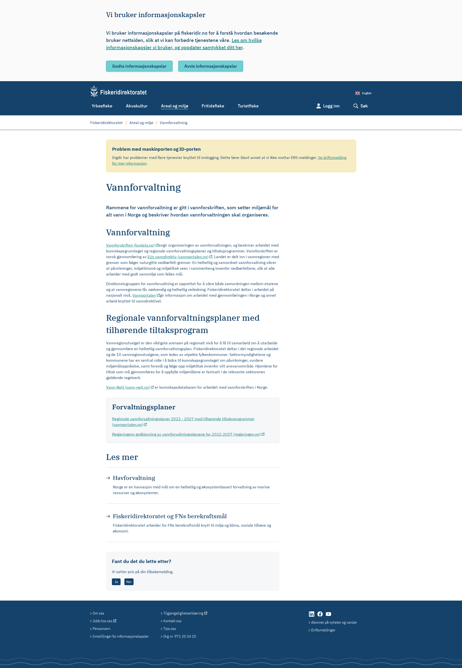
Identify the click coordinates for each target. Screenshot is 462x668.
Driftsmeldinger (323, 630)
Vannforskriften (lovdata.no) (130, 245)
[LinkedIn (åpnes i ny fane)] (312, 616)
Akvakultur (137, 106)
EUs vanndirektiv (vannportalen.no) (178, 256)
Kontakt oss (172, 620)
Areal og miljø (174, 106)
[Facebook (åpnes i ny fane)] (320, 616)
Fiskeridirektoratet (106, 122)
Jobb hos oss (102, 620)
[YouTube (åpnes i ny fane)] (328, 616)
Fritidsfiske (213, 106)
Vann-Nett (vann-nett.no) (128, 387)
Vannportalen (144, 295)
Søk (364, 106)
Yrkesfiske (102, 106)
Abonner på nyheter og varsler (334, 622)
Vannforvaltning (173, 122)
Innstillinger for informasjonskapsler (121, 636)
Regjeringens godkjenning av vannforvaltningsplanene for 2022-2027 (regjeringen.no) (186, 434)
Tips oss (169, 628)
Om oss (98, 613)
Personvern (101, 628)
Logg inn (331, 106)
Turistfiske (248, 106)
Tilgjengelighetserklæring (183, 613)
